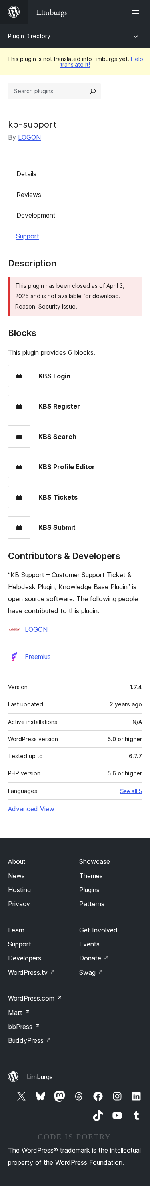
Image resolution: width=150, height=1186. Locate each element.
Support (27, 236)
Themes (91, 876)
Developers (24, 958)
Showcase (94, 861)
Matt (19, 1013)
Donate (94, 958)
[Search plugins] (93, 91)
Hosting (19, 890)
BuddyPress (30, 1040)
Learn (16, 930)
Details (26, 174)
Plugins (89, 890)
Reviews (28, 195)
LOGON (29, 137)
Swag (91, 972)
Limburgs (40, 1077)
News (16, 876)
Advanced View (31, 809)
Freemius (38, 657)
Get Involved (98, 930)
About (17, 861)
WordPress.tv (32, 972)
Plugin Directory (29, 36)
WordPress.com (35, 998)
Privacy (19, 904)
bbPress (24, 1027)
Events (89, 944)
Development (36, 215)
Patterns (91, 904)
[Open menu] (137, 12)
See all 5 (131, 791)
